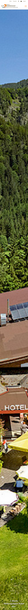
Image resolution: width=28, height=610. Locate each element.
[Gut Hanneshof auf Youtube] (21, 1)
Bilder (11, 1)
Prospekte (15, 1)
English (24, 1)
